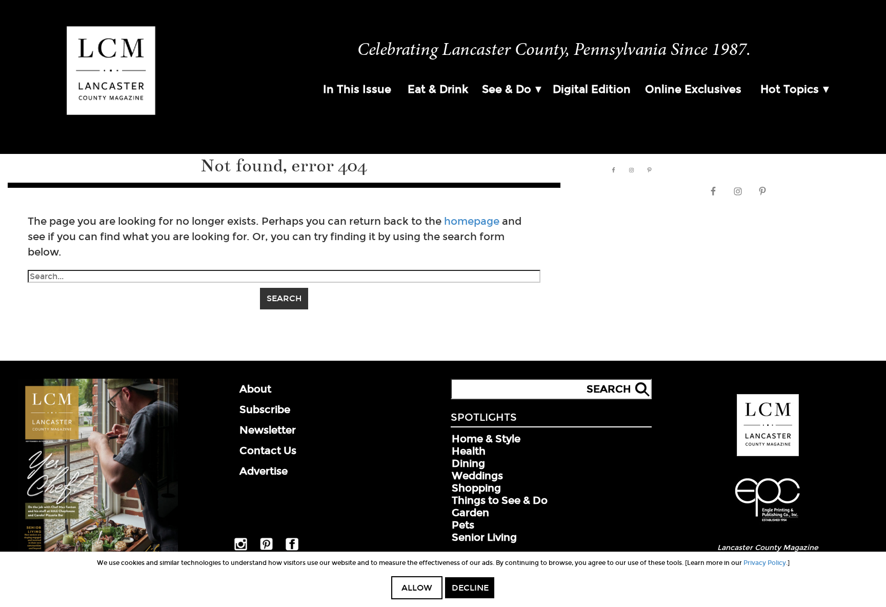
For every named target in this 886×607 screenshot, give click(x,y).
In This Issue (357, 89)
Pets (463, 525)
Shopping (476, 488)
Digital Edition (592, 89)
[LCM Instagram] (240, 548)
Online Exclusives (693, 89)
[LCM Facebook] (292, 548)
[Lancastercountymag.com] (768, 454)
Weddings (477, 475)
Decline (470, 588)
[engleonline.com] (767, 523)
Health (469, 451)
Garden (470, 512)
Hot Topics (789, 89)
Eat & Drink (438, 89)
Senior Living (484, 537)
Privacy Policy (764, 562)
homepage (471, 221)
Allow (416, 588)
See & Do (506, 89)
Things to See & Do (500, 500)
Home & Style (486, 439)
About (255, 389)
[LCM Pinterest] (266, 548)
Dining (468, 463)
